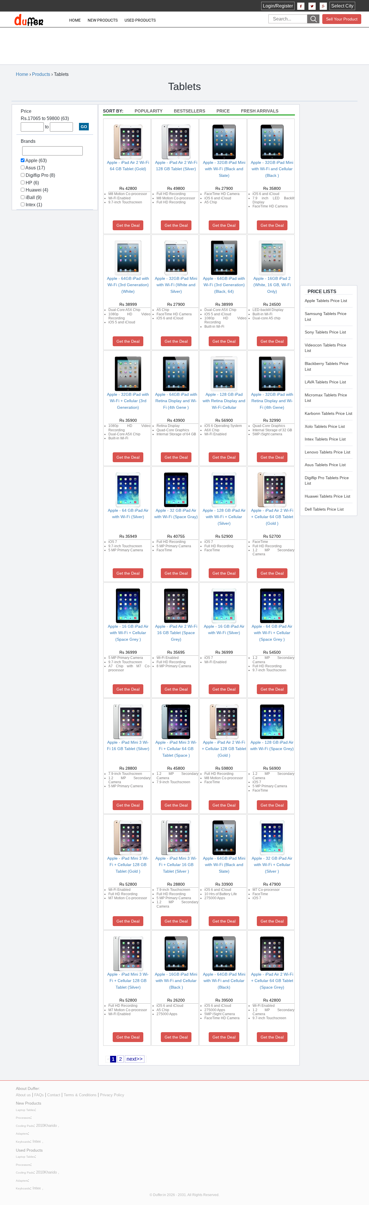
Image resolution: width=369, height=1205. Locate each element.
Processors (23, 1117)
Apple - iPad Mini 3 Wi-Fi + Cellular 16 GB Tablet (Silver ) (176, 865)
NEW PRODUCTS (103, 20)
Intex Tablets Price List (325, 439)
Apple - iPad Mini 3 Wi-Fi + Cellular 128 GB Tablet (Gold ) (128, 865)
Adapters (22, 1133)
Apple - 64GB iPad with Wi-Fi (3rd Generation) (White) (128, 285)
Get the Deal (128, 225)
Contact (53, 1095)
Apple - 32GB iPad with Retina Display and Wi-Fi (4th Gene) (272, 401)
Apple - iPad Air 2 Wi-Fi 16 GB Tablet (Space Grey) (176, 633)
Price (223, 110)
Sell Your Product (341, 19)
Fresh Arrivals (259, 110)
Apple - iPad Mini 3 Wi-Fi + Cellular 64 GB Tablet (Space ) (176, 749)
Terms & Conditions (80, 1095)
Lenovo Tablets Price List (327, 452)
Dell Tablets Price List (324, 509)
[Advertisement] (180, 42)
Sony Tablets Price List (325, 332)
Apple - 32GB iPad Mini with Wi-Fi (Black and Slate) (224, 169)
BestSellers (189, 110)
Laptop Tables (25, 1110)
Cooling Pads (25, 1125)
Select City (342, 5)
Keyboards (23, 1141)
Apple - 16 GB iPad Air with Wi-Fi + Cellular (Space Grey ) (128, 633)
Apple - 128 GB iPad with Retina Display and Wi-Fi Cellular (224, 401)
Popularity (149, 110)
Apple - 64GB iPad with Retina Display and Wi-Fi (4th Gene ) (176, 401)
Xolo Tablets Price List (325, 426)
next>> (135, 1059)
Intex (37, 1141)
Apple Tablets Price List (326, 300)
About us (23, 1095)
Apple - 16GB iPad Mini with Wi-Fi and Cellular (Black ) (176, 981)
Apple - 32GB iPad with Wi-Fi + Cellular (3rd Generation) (128, 401)
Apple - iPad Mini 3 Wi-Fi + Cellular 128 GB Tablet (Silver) (128, 981)
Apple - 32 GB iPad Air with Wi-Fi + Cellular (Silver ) (272, 865)
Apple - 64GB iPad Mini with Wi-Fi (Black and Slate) (224, 865)
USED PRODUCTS (140, 20)
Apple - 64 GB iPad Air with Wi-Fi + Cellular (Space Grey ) (272, 633)
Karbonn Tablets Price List (328, 413)
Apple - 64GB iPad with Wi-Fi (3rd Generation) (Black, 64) (224, 285)
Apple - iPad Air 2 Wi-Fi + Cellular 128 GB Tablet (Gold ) (224, 749)
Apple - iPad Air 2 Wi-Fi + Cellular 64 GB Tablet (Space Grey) (272, 981)
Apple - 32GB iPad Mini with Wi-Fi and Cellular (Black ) (272, 169)
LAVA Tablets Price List (325, 382)
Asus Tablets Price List (325, 464)
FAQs (39, 1095)
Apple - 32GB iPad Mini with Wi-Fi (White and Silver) (176, 285)
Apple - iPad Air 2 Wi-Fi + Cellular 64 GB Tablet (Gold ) (272, 517)
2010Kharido (46, 1125)
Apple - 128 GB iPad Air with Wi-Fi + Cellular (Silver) (224, 517)
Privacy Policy (112, 1095)
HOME (75, 20)
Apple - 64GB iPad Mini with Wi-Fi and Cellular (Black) (224, 981)
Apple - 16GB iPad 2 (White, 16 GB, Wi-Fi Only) (272, 285)
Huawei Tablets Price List (327, 496)
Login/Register (278, 5)
